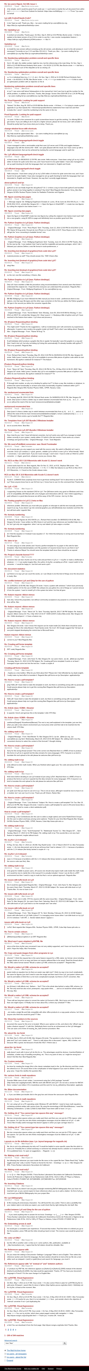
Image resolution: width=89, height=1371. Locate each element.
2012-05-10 (8, 1226)
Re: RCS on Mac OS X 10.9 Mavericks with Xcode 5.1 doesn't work (33, 461)
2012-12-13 (8, 1021)
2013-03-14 (8, 868)
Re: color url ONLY (12, 1238)
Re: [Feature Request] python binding (21, 322)
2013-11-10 (8, 477)
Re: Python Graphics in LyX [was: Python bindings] (26, 223)
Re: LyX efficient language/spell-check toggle (24, 140)
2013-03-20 (8, 682)
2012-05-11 (8, 1212)
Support (51, 1368)
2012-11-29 (8, 1092)
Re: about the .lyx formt (14, 1033)
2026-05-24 (8, 20)
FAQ (43, 1368)
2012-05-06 (8, 1294)
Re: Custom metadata (13, 1061)
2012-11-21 (8, 1115)
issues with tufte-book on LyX (17, 922)
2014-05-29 (8, 352)
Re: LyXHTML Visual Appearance (18, 1278)
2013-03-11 (8, 882)
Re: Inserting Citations (14, 1184)
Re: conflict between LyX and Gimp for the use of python (29, 581)
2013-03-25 (8, 646)
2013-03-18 (8, 828)
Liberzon (26, 463)
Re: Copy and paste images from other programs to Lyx (28, 953)
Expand (10, 1360)
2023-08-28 (8, 117)
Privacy (59, 1368)
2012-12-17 (8, 969)
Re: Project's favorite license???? (19, 555)
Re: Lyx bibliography (13, 1198)
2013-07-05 (8, 557)
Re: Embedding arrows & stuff (17, 1224)
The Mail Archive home (16, 1350)
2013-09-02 (8, 503)
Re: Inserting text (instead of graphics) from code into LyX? (30, 251)
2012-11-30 (8, 1078)
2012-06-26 (8, 1158)
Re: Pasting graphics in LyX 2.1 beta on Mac (23, 501)
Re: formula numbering (14, 515)
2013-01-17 (8, 934)
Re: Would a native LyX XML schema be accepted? (26, 967)
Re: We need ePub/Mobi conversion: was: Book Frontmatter (30, 444)
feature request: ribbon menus (17, 635)
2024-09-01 (8, 60)
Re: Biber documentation (15, 1089)
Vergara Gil (27, 185)
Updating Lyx (10, 44)
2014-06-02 (8, 324)
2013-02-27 (8, 910)
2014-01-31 (8, 446)
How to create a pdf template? (17, 812)
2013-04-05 (8, 597)
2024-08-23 (8, 88)
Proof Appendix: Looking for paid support (22, 114)
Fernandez (27, 446)
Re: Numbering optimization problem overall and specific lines (31, 58)
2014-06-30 (8, 199)
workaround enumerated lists (17, 406)
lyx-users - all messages (17, 1354)
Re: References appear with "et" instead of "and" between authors (33, 1264)
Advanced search (10, 1340)
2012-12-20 (8, 955)
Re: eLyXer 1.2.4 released (15, 840)
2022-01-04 (8, 131)
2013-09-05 (8, 489)
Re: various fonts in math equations (20, 1075)
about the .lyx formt (12, 1047)
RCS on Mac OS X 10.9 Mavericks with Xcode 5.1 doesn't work (31, 475)
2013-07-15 (8, 543)
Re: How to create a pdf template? (19, 680)
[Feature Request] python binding (19, 364)
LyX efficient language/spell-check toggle (22, 169)
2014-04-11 (8, 394)
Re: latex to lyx (10, 541)
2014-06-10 (8, 239)
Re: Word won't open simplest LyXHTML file (23, 941)
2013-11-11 (8, 463)
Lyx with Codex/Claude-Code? (17, 18)
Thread (16, 6)
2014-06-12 (8, 225)
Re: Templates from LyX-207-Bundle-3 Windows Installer (29, 421)
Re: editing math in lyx (14, 732)
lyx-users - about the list (16, 1357)
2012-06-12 (8, 1186)
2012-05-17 (8, 1200)
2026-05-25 (8, 6)
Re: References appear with (16, 1249)
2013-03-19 (8, 788)
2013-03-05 (8, 896)
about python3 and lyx (14, 183)
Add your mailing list (31, 1368)
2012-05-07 (8, 1252)
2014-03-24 (8, 432)
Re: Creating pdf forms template (18, 644)
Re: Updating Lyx (12, 30)
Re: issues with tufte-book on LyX (19, 880)
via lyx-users (27, 131)
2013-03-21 (8, 656)
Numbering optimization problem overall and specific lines (29, 86)
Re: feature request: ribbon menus (19, 595)
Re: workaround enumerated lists (19, 392)
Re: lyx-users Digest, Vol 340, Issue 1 (20, 4)
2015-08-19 (8, 142)
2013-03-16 (8, 856)
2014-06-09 (8, 296)
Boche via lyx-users (30, 6)
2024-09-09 (8, 32)
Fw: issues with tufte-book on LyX (19, 908)
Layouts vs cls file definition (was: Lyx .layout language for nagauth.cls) (35, 1141)
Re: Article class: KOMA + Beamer (19, 708)
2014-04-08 (8, 408)
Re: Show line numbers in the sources (21, 1019)
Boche (25, 32)
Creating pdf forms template (16, 668)
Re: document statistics (14, 569)
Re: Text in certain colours (15, 932)
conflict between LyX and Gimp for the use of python (27, 1209)
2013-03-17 (8, 842)
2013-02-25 (8, 924)
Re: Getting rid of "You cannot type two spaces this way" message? (34, 1113)
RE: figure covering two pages (17, 197)
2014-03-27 (8, 423)
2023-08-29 (8, 102)
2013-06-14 (8, 571)
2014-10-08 (8, 185)
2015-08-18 (8, 157)
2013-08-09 (8, 517)
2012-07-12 (8, 1143)
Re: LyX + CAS (10, 486)
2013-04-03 (8, 623)
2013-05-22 (8, 583)
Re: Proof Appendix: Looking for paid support (24, 100)
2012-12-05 (8, 1035)
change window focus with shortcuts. (20, 129)
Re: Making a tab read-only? (16, 1155)
